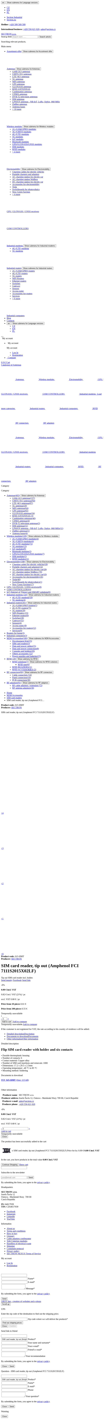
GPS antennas (18, 84)
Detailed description (20, 1034)
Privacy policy (13, 1251)
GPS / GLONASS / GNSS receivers (23, 211)
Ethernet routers (19, 281)
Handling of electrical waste (19, 1243)
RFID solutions (20, 662)
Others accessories (22, 653)
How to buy (12, 1233)
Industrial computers (16, 315)
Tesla (14, 187)
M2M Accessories (17, 638)
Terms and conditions (16, 1231)
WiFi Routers (18, 278)
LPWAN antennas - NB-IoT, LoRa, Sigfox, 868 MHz (36, 102)
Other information (22, 1039)
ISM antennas (18, 99)
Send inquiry (6, 980)
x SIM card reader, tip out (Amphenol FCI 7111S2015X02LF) (48, 1150)
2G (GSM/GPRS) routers (23, 271)
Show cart (23, 1164)
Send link (26, 980)
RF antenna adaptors (23, 688)
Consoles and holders (23, 651)
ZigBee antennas (19, 104)
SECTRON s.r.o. (8, 34)
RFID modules (18, 149)
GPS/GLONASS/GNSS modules (27, 144)
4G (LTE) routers (20, 273)
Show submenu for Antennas (28, 69)
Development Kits (22, 641)
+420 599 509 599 (17, 24)
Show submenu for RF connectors (38, 672)
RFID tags (24, 664)
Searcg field (6, 36)
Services (16, 296)
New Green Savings (21, 192)
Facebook (17, 980)
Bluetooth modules (20, 142)
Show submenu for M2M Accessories (44, 638)
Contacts (10, 320)
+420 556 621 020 (31, 29)
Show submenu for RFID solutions (44, 662)
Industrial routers (14, 268)
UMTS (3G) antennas (21, 74)
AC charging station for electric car (27, 177)
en (3, 3)
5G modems (17, 251)
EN (8, 10)
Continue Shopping (9, 1165)
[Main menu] (2, 336)
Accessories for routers (22, 293)
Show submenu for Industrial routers (37, 268)
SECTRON (16, 707)
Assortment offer (14, 51)
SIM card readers (21, 643)
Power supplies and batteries (26, 656)
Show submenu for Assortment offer (37, 51)
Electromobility (13, 169)
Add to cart (6, 1022)
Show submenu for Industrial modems (40, 246)
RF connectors (15, 672)
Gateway (16, 286)
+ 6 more (16, 298)
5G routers (17, 276)
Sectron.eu (11, 20)
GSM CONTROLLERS (18, 228)
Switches (16, 283)
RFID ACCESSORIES (24, 669)
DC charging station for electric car (27, 182)
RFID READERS (22, 667)
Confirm (13, 1326)
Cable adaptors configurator (19, 1238)
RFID (11, 659)
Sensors (15, 288)
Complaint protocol (15, 1248)
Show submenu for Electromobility (35, 169)
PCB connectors (21, 680)
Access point (18, 291)
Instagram (11, 1214)
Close (4, 1137)
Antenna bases (18, 107)
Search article (45, 37)
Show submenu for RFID (27, 659)
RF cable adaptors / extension (27, 685)
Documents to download (22, 1036)
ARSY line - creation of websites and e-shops (21, 1301)
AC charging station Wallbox (25, 179)
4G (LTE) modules (20, 134)
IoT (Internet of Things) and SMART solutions (28, 592)
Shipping (11, 1246)
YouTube (11, 1219)
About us (11, 1228)
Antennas (11, 69)
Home (9, 693)
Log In (15, 352)
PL (8, 12)
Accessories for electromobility (25, 184)
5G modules (17, 137)
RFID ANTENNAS (21, 89)
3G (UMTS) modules (21, 132)
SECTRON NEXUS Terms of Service (24, 1253)
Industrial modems (15, 245)
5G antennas (17, 79)
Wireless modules (14, 126)
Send (31, 1177)
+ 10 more (16, 109)
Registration (17, 355)
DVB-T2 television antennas (24, 97)
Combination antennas (22, 91)
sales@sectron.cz (48, 29)
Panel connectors (21, 677)
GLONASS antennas (21, 86)
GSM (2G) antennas (21, 71)
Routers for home (16, 633)
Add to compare (20, 1021)
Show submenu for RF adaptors (35, 683)
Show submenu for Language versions (22, 3)
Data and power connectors (25, 648)
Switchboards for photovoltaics (26, 189)
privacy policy (43, 1182)
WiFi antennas (18, 81)
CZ (8, 7)
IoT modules (17, 139)
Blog (9, 318)
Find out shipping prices (12, 1323)
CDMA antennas (19, 94)
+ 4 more (16, 152)
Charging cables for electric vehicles (28, 172)
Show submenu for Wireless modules (39, 127)
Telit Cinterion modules (17, 1241)
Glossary (10, 1236)
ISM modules (18, 147)
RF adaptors (14, 683)
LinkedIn (11, 1216)
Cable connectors (22, 675)
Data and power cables (24, 646)
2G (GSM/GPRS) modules (24, 129)
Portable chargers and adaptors (25, 174)
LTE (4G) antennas (20, 76)
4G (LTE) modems (20, 248)
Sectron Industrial (14, 17)
